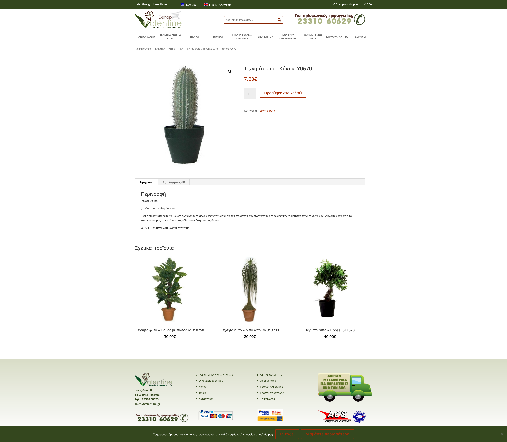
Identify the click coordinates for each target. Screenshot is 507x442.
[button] (229, 71)
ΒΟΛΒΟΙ (218, 36)
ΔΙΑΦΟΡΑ (360, 36)
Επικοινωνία (267, 399)
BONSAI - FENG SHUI (313, 37)
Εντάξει (287, 434)
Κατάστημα (206, 399)
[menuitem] (188, 4)
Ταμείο (203, 393)
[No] (502, 434)
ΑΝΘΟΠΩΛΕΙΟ (146, 36)
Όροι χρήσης (268, 380)
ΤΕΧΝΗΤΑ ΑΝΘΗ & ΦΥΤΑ (170, 37)
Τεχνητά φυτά (193, 48)
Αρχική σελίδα (143, 48)
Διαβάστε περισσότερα (327, 434)
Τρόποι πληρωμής (271, 386)
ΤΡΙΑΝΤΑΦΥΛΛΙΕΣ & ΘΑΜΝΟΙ (242, 37)
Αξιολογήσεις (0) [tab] (174, 182)
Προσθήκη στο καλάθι (283, 93)
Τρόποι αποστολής (272, 393)
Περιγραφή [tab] (146, 182)
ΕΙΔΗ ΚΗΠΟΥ (265, 36)
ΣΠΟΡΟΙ (194, 36)
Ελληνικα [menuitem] (190, 4)
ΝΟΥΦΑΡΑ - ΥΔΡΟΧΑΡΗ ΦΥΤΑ (289, 37)
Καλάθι (368, 4)
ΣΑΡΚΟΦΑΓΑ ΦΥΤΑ (337, 36)
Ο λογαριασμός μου (345, 4)
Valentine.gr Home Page (151, 4)
